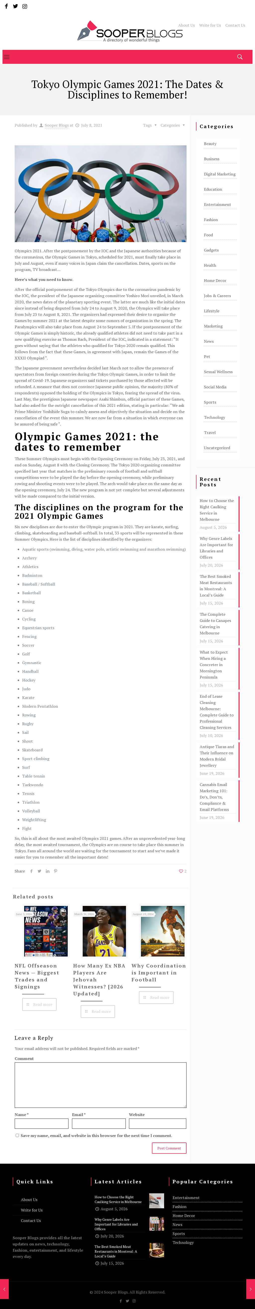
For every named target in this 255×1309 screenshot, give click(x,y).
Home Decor (215, 280)
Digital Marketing (220, 174)
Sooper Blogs (57, 125)
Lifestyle (211, 311)
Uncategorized (217, 447)
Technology (214, 417)
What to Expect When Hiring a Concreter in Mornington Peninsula (214, 664)
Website (137, 1114)
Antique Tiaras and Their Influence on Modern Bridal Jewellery (217, 756)
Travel (210, 432)
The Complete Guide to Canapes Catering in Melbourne (215, 623)
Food (208, 235)
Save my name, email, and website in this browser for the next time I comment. (96, 1135)
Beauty (210, 143)
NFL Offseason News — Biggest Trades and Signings (37, 976)
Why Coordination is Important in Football (158, 972)
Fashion (211, 219)
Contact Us (235, 25)
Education (213, 189)
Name (22, 1114)
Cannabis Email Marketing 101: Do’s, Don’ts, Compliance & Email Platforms (214, 797)
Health (210, 265)
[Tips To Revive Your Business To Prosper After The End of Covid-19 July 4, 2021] (4, 1289)
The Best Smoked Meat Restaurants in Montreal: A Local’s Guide (216, 586)
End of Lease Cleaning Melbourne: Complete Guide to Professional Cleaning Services (217, 712)
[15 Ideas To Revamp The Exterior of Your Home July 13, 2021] (250, 1289)
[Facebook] (6, 6)
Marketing (213, 326)
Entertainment (217, 204)
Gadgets (211, 250)
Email (79, 1114)
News (209, 341)
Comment (24, 1058)
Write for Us (210, 25)
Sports (210, 402)
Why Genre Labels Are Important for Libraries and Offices (216, 548)
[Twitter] (15, 6)
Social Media (215, 387)
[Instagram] (25, 6)
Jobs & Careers (217, 295)
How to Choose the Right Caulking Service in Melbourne (217, 510)
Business (211, 159)
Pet (207, 356)
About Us (186, 25)
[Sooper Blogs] (127, 31)
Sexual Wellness (218, 371)
